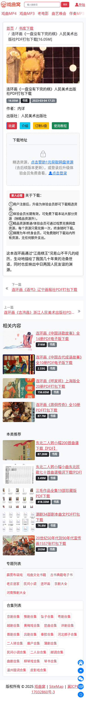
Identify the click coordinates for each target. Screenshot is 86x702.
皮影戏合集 (38, 670)
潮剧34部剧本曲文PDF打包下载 (58, 517)
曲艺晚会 (59, 13)
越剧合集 (13, 625)
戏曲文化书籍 (36, 575)
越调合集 (56, 652)
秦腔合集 (47, 634)
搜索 (65, 4)
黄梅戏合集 (32, 625)
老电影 (43, 13)
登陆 (82, 5)
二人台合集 (38, 652)
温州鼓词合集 (16, 670)
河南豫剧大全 (16, 592)
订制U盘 (41, 126)
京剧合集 (13, 616)
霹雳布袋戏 (15, 575)
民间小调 (30, 583)
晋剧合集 (13, 634)
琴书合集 (50, 661)
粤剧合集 (64, 616)
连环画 (45, 583)
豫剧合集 (30, 616)
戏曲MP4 (9, 13)
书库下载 (26, 28)
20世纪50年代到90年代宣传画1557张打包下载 (58, 541)
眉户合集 (33, 643)
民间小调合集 (16, 652)
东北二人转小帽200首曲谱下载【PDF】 (57, 445)
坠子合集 (47, 616)
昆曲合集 (50, 625)
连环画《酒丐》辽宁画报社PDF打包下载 (44, 289)
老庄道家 (13, 583)
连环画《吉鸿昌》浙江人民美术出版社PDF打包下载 (39, 312)
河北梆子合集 (67, 634)
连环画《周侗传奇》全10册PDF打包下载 (58, 407)
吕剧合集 (30, 634)
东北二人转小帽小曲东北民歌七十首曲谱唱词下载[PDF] (59, 469)
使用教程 (60, 126)
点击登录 (59, 173)
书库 (25, 101)
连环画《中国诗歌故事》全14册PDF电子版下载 (58, 336)
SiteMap (56, 686)
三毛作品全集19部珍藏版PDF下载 (56, 493)
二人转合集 (15, 643)
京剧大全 (60, 583)
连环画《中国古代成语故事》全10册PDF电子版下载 (59, 360)
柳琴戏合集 (32, 661)
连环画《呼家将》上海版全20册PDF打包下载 (58, 383)
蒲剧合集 (50, 643)
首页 (10, 28)
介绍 (25, 126)
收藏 (11, 126)
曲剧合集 (13, 661)
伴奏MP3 (76, 13)
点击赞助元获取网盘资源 (52, 162)
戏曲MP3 (27, 13)
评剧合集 (67, 625)
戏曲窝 (39, 686)
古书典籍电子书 (61, 575)
